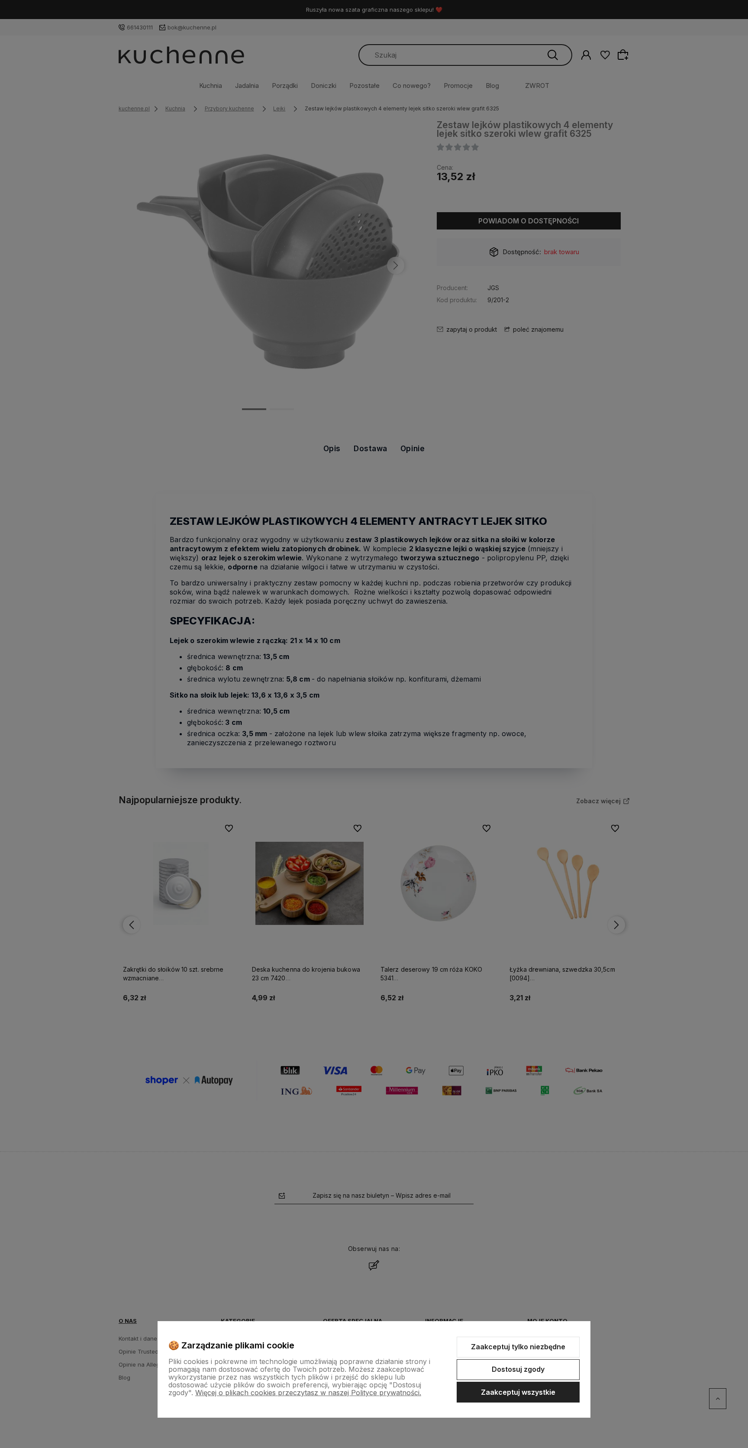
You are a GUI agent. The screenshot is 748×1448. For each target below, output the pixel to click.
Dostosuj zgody (518, 1369)
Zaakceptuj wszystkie (518, 1392)
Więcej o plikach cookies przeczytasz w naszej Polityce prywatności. (308, 1392)
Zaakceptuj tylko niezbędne (518, 1346)
